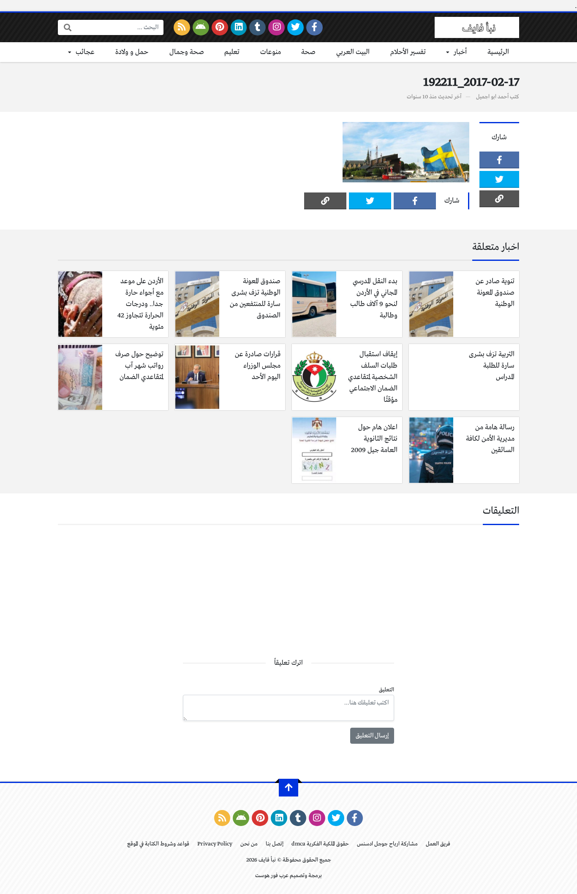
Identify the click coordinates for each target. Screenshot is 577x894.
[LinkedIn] (239, 27)
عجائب (85, 52)
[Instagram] (276, 27)
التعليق (386, 690)
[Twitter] (295, 27)
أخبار (460, 52)
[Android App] (201, 27)
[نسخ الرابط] (499, 198)
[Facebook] (314, 27)
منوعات (270, 52)
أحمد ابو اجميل (492, 96)
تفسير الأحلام (408, 52)
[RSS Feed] (182, 27)
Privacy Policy (214, 844)
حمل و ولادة (132, 52)
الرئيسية (498, 52)
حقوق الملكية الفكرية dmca (320, 844)
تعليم (232, 52)
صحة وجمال (186, 52)
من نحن (249, 844)
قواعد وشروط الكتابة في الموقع (158, 844)
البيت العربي (353, 52)
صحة (308, 52)
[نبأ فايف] (477, 27)
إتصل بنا (274, 844)
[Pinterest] (220, 27)
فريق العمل (438, 844)
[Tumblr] (257, 27)
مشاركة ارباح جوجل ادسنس (387, 844)
